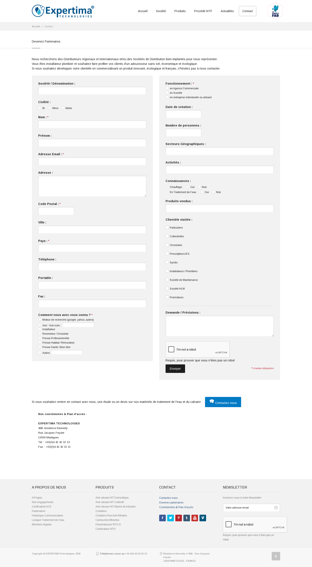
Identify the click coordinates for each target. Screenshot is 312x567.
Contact (247, 11)
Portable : (45, 278)
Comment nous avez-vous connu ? (65, 315)
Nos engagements (42, 502)
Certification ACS (41, 506)
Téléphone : (47, 259)
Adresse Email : (51, 154)
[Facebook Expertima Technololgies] (162, 518)
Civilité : (44, 102)
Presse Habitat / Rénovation (58, 342)
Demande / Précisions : (183, 312)
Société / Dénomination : (56, 83)
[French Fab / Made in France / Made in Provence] (275, 3)
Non (204, 187)
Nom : (43, 117)
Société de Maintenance (184, 280)
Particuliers (176, 227)
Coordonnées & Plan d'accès (176, 507)
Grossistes (176, 245)
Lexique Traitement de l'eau (48, 520)
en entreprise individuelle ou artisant (191, 97)
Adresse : (45, 172)
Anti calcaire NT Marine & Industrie (116, 506)
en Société (176, 92)
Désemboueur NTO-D (108, 524)
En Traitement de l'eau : (183, 192)
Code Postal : (49, 204)
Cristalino (101, 511)
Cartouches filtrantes (107, 520)
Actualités (227, 11)
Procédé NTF (203, 11)
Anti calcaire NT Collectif (110, 502)
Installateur (48, 329)
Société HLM (177, 288)
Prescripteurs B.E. (180, 253)
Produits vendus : (179, 201)
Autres (46, 352)
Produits (180, 11)
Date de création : (179, 107)
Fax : (41, 296)
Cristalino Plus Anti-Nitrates (111, 515)
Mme (55, 108)
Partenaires (38, 511)
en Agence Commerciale (184, 88)
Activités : (173, 162)
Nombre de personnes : (183, 125)
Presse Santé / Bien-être (56, 347)
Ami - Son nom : (51, 325)
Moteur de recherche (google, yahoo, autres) (68, 319)
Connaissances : (178, 181)
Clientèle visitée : (179, 219)
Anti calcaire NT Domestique (112, 497)
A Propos (37, 497)
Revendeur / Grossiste (55, 333)
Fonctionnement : (180, 83)
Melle (69, 108)
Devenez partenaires (171, 502)
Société (161, 11)
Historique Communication (47, 515)
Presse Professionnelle (55, 338)
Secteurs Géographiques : (186, 144)
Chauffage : (176, 187)
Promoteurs (176, 297)
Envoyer (175, 368)
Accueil (143, 11)
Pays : (43, 241)
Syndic (174, 262)
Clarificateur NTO (106, 528)
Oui (192, 187)
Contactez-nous (225, 403)
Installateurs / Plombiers (183, 271)
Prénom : (45, 135)
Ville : (42, 222)
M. (43, 108)
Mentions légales (42, 524)
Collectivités (177, 236)
